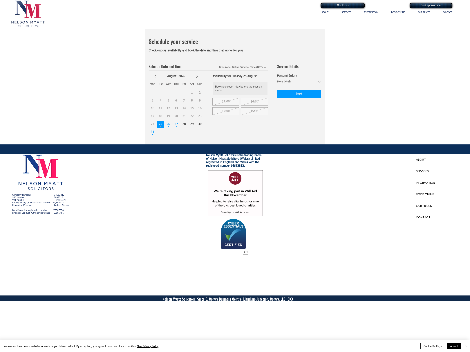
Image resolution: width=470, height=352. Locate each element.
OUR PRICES (424, 206)
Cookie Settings (433, 346)
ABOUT (421, 159)
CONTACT (423, 217)
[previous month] (155, 76)
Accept (454, 346)
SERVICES (422, 171)
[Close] (465, 346)
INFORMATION (425, 183)
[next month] (197, 76)
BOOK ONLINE (425, 194)
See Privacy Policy (147, 346)
